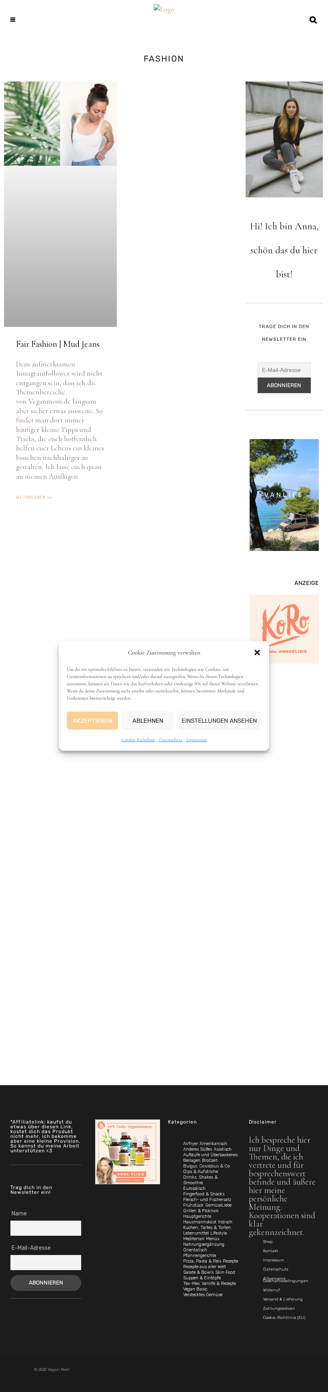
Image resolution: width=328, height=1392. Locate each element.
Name (19, 1213)
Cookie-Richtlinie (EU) (284, 1317)
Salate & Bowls (198, 1272)
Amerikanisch (213, 1143)
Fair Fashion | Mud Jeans (58, 344)
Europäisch (194, 1188)
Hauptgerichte (197, 1216)
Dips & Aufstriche (200, 1171)
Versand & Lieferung (283, 1299)
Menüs (212, 1238)
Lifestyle (218, 1233)
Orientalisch (195, 1250)
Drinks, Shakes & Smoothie (200, 1180)
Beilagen (191, 1160)
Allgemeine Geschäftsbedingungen (285, 1279)
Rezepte (230, 1261)
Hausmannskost (199, 1222)
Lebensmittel (196, 1233)
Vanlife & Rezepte (219, 1283)
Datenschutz (170, 739)
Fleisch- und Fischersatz (207, 1199)
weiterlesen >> (34, 497)
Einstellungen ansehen (219, 720)
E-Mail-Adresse (31, 1248)
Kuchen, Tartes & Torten (207, 1227)
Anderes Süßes (197, 1149)
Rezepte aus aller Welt (204, 1266)
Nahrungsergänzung (203, 1244)
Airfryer (190, 1143)
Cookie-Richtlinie (138, 739)
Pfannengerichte (199, 1255)
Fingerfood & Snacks (203, 1194)
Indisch (225, 1222)
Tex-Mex (191, 1283)
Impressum (196, 739)
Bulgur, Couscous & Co (206, 1166)
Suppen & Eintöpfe (202, 1278)
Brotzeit (210, 1160)
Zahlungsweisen (279, 1308)
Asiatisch (223, 1149)
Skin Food (225, 1272)
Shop (267, 1242)
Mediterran (193, 1238)
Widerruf (271, 1290)
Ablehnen (147, 720)
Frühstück (193, 1205)
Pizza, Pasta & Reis (202, 1261)
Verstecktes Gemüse (202, 1294)
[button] (257, 652)
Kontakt (270, 1251)
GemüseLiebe (218, 1205)
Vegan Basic (195, 1289)
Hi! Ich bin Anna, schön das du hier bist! (284, 250)
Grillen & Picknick (201, 1210)
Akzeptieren (92, 720)
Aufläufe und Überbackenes (210, 1154)
